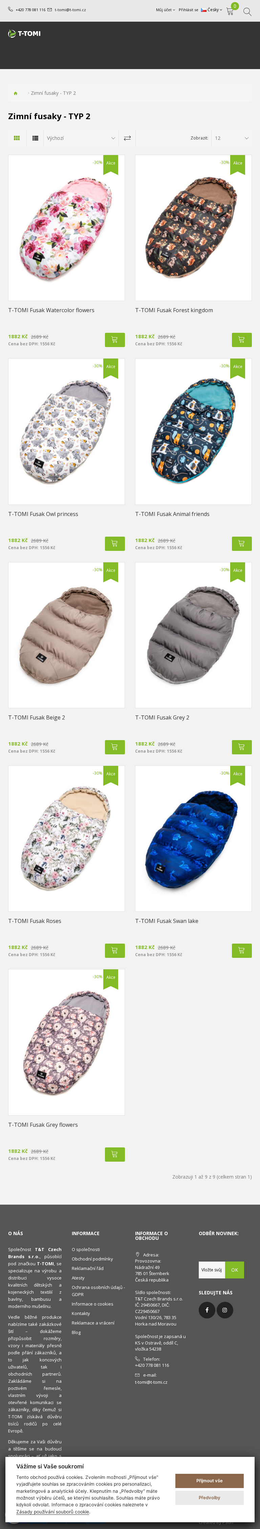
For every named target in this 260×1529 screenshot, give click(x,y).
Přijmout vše (209, 1480)
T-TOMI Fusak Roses (34, 921)
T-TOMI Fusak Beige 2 (36, 717)
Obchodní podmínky (92, 1259)
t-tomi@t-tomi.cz (70, 9)
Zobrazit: (199, 138)
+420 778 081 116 (30, 9)
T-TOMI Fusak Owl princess (43, 514)
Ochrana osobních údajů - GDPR (98, 1290)
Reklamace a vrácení (93, 1323)
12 (217, 138)
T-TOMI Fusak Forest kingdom (174, 310)
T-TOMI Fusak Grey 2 (162, 717)
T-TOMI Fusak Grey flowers (43, 1124)
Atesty (78, 1278)
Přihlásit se (188, 9)
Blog (76, 1332)
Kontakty (81, 1313)
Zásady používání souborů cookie (52, 1511)
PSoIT (228, 1522)
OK (234, 1270)
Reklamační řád (88, 1268)
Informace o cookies (92, 1304)
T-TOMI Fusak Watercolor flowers (51, 310)
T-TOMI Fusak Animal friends (172, 514)
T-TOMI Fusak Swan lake (166, 921)
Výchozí (55, 138)
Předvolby (209, 1497)
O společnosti (86, 1249)
